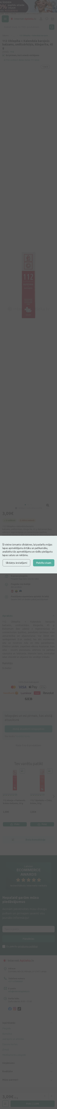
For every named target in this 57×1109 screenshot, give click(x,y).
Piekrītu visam (43, 562)
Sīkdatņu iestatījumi (16, 562)
